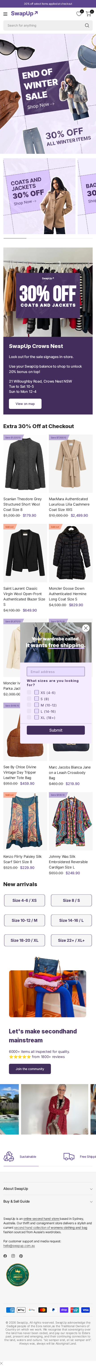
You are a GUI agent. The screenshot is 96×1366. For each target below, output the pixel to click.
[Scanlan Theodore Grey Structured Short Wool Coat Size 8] (25, 464)
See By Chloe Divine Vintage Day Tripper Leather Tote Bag (19, 772)
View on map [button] (25, 404)
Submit (56, 730)
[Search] (87, 25)
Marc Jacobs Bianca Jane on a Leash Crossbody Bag (70, 772)
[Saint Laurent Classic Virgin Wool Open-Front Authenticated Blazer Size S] (25, 553)
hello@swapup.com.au (19, 1245)
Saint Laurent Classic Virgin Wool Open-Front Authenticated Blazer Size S (24, 596)
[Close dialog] (86, 628)
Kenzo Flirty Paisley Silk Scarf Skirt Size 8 (22, 859)
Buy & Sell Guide (16, 1201)
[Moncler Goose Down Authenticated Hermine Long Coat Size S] (71, 553)
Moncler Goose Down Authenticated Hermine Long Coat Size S (67, 593)
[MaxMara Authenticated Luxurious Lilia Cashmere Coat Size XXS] (71, 464)
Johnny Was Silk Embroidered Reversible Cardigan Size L (68, 861)
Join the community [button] (30, 1069)
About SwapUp (15, 1188)
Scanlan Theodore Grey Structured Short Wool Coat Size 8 (22, 504)
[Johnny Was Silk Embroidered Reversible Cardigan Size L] (71, 821)
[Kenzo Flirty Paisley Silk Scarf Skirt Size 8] (25, 821)
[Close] (1, 1363)
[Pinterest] (22, 1256)
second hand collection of (50, 1227)
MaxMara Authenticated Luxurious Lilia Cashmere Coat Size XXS (69, 504)
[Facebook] (6, 1256)
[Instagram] (15, 1256)
